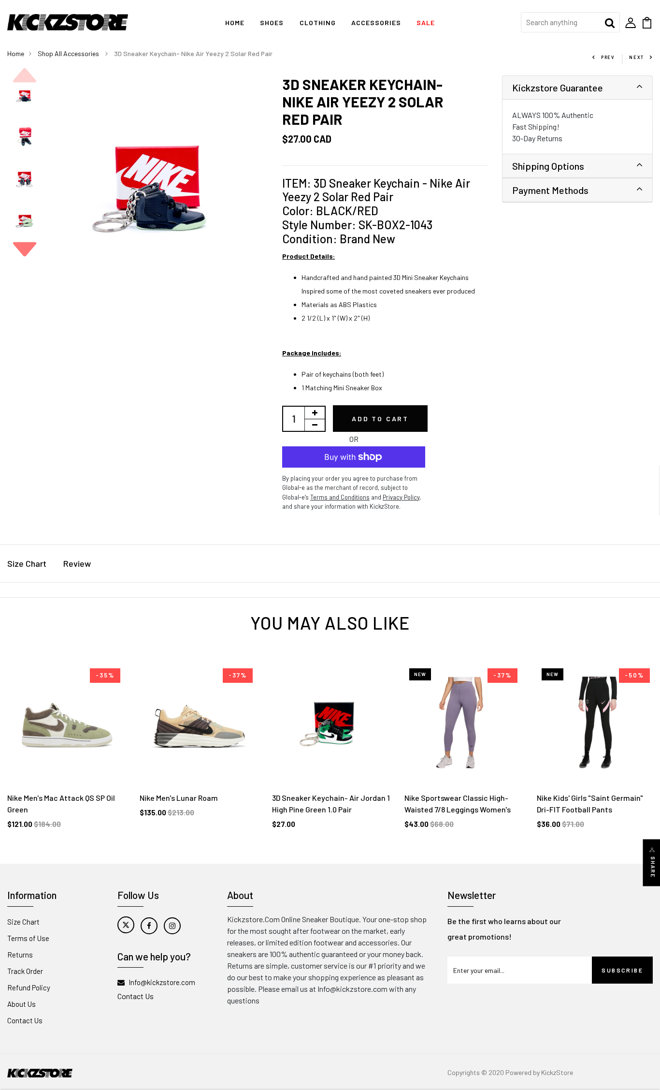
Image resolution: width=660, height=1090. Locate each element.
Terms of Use (28, 938)
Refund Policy (28, 987)
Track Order (25, 971)
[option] (25, 96)
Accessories (376, 22)
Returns (20, 954)
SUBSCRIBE (622, 970)
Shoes (272, 22)
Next (636, 57)
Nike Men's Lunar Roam (179, 797)
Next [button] (25, 249)
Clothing (318, 22)
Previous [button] (25, 75)
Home (234, 22)
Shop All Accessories (69, 53)
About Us (21, 1004)
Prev (608, 57)
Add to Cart (380, 418)
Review (77, 563)
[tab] (577, 88)
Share (653, 867)
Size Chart (26, 563)
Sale (425, 22)
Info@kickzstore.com (162, 982)
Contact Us (25, 1020)
